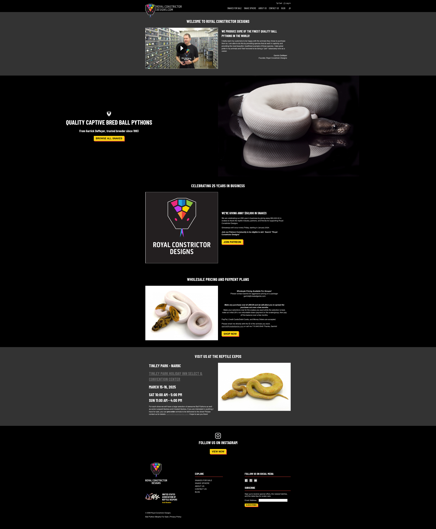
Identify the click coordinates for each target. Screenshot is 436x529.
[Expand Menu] (290, 8)
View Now (218, 451)
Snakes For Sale (234, 8)
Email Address (250, 500)
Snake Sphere (250, 8)
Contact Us (274, 8)
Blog (283, 8)
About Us (263, 8)
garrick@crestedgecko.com (233, 326)
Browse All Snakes (109, 138)
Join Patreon (232, 242)
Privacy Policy (175, 516)
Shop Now (230, 333)
